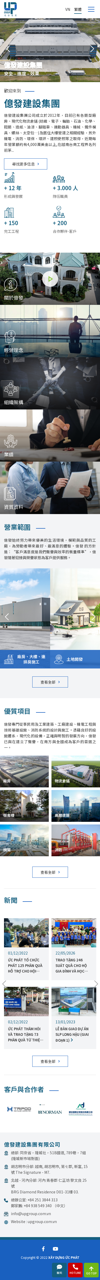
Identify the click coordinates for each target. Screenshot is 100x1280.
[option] (50, 49)
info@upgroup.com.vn (31, 1213)
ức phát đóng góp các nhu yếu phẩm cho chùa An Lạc (72, 965)
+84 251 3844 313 (42, 1199)
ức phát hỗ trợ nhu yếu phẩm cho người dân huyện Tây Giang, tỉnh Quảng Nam (73, 1034)
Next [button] (92, 49)
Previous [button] (8, 49)
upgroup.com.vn (42, 1221)
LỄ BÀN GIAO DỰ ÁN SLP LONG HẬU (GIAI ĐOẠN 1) (24, 1034)
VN (67, 9)
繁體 (78, 9)
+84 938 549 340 (38, 1205)
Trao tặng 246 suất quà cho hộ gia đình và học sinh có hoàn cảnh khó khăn (25, 965)
